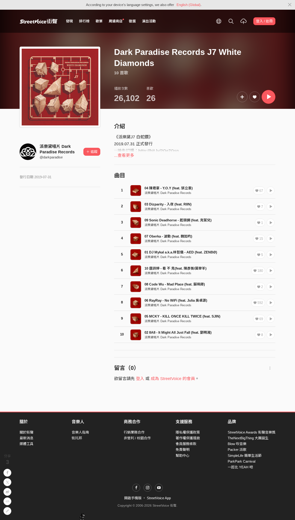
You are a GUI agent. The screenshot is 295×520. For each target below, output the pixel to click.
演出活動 (149, 21)
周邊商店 (116, 21)
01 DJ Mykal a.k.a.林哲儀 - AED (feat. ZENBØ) (181, 252)
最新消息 (26, 438)
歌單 (99, 21)
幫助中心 (182, 456)
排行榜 (84, 21)
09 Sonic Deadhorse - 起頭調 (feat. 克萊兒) (178, 220)
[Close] (290, 5)
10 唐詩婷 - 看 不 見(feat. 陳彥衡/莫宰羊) (175, 268)
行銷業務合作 (134, 432)
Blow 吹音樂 (237, 444)
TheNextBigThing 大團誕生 (248, 438)
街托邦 (77, 438)
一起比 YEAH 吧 (240, 467)
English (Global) (189, 5)
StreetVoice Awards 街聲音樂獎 (251, 432)
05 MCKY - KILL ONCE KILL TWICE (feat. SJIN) (182, 316)
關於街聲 (26, 432)
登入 (140, 378)
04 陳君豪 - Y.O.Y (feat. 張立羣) (169, 188)
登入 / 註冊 (264, 21)
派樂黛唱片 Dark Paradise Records (168, 193)
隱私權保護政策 (188, 432)
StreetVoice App (159, 498)
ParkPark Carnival (241, 461)
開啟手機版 (133, 498)
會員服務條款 (186, 444)
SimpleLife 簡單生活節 (245, 456)
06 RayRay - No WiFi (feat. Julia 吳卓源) (176, 300)
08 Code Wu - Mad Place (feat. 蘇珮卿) (175, 284)
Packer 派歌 (237, 450)
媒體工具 (26, 444)
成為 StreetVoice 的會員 (173, 378)
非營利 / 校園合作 (137, 438)
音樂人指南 (80, 432)
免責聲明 (182, 450)
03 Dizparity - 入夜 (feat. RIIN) (168, 204)
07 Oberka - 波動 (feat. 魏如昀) (168, 236)
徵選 (132, 21)
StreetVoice (39, 21)
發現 (69, 21)
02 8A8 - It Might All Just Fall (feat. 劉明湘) (178, 332)
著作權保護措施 (188, 438)
